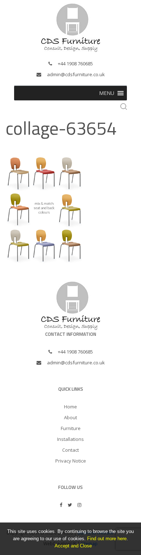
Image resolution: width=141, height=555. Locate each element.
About (70, 417)
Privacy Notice (70, 461)
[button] (106, 93)
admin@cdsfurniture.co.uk (76, 74)
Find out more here (107, 538)
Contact (70, 450)
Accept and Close (73, 546)
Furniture (71, 428)
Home (70, 406)
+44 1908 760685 (75, 63)
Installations (70, 439)
